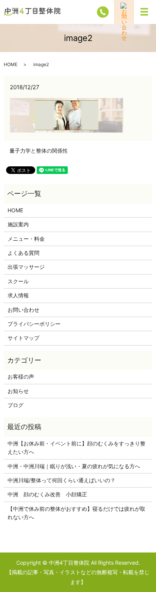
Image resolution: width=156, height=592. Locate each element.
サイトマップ (23, 338)
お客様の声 (21, 376)
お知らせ (18, 391)
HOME (10, 64)
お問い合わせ (23, 309)
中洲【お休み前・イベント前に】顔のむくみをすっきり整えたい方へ (76, 447)
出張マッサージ (26, 267)
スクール (18, 281)
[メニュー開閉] (144, 12)
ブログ (15, 405)
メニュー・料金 (26, 238)
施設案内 (18, 224)
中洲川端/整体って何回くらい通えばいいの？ (61, 480)
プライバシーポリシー (34, 323)
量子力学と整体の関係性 (38, 150)
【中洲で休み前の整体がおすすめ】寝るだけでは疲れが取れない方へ (76, 512)
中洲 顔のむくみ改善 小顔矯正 (47, 494)
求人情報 (18, 295)
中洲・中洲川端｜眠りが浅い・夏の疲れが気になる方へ (74, 466)
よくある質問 (23, 252)
